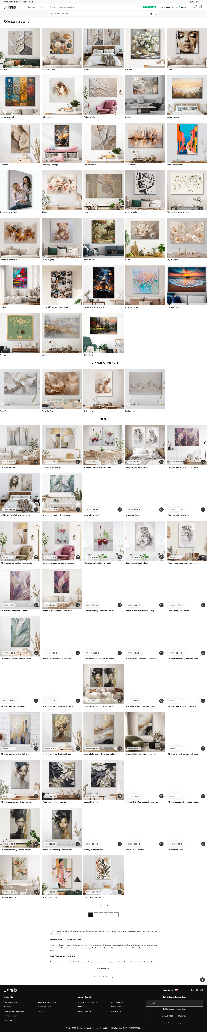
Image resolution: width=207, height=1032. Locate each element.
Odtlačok (82, 1007)
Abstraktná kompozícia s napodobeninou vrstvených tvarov (183, 467)
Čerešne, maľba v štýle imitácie (97, 467)
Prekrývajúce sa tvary (93, 849)
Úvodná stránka (99, 977)
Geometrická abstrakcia (53, 467)
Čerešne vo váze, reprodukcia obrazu (58, 563)
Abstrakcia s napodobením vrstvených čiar (100, 610)
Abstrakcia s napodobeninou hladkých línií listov (58, 610)
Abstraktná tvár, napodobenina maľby (16, 802)
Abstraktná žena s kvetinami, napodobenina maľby (58, 754)
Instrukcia (8, 1020)
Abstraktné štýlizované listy (13, 706)
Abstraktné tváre (50, 897)
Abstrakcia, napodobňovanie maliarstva (142, 658)
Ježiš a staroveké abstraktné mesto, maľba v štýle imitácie (16, 515)
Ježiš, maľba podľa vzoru (178, 610)
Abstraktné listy (91, 802)
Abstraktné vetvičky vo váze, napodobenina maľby (183, 802)
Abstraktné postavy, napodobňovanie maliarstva (183, 658)
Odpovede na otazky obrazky (15, 1011)
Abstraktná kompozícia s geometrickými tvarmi (16, 563)
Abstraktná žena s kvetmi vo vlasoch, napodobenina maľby (100, 658)
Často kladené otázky (12, 1002)
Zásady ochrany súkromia (88, 1002)
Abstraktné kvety (175, 849)
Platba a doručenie (11, 1016)
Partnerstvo (116, 1011)
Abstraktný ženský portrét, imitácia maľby (100, 706)
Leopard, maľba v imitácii (137, 467)
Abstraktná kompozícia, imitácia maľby (58, 658)
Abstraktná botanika (93, 897)
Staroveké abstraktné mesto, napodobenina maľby (142, 610)
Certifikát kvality (44, 1007)
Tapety (40, 1011)
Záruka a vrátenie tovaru (47, 1002)
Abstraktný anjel (8, 467)
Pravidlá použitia (84, 1011)
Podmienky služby (118, 1002)
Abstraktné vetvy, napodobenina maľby (58, 706)
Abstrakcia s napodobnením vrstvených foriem (58, 515)
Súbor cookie (116, 1007)
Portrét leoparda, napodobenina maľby (183, 563)
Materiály (7, 1007)
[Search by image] (151, 13)
